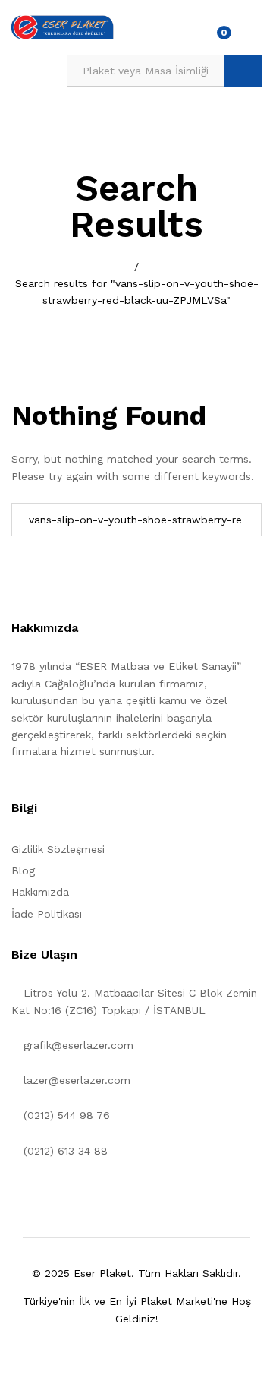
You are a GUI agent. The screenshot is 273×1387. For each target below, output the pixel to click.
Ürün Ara (243, 71)
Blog (23, 870)
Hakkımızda (40, 892)
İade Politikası (46, 914)
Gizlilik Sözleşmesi (58, 849)
